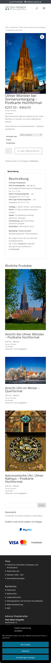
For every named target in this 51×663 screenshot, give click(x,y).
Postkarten (14, 27)
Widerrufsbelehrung (15, 604)
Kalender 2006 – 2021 (15, 575)
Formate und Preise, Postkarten (11, 139)
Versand (10, 113)
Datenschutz (12, 593)
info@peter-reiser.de (26, 244)
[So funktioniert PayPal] (25, 530)
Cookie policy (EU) (14, 597)
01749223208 (14, 249)
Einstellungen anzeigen (25, 657)
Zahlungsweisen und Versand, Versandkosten (25, 601)
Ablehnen (25, 651)
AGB (8, 608)
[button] (42, 37)
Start (7, 27)
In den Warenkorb (28, 151)
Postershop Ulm (13, 571)
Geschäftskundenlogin (16, 578)
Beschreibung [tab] (13, 171)
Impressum (11, 590)
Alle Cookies (25, 644)
